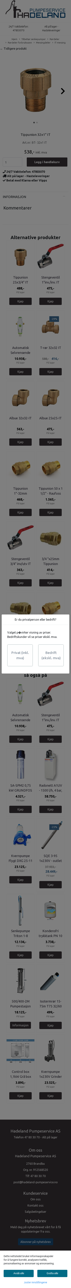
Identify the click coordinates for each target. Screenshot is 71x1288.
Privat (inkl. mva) (20, 655)
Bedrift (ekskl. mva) (51, 655)
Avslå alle (18, 1273)
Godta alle (52, 1273)
